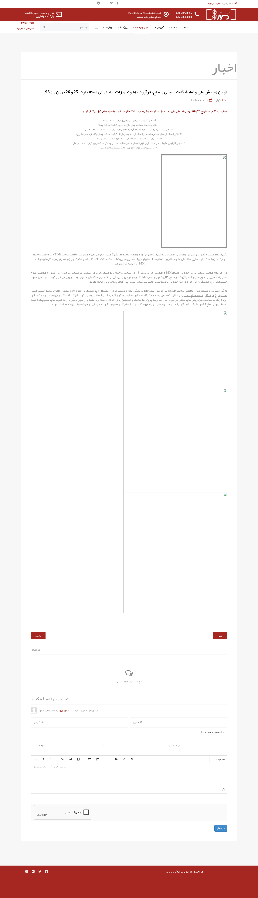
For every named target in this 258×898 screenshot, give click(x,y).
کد (124, 759)
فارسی (29, 28)
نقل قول (116, 759)
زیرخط (51, 759)
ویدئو (78, 759)
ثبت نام (68, 710)
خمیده (43, 759)
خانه (186, 27)
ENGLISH (27, 23)
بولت (105, 759)
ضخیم (35, 759)
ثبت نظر (221, 828)
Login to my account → (213, 732)
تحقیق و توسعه (142, 27)
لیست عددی (97, 759)
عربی (20, 28)
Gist (132, 759)
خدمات (174, 27)
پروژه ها (124, 27)
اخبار (218, 100)
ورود (60, 710)
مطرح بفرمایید (214, 3)
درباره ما (109, 27)
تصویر (70, 759)
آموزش (160, 27)
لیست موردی (89, 759)
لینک (62, 759)
